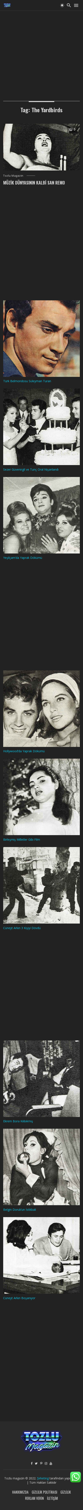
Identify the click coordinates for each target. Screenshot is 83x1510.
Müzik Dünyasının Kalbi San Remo (34, 183)
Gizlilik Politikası (44, 1492)
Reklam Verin (34, 1498)
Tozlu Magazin (13, 175)
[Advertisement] (41, 52)
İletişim (52, 1498)
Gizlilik (65, 1492)
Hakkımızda (20, 1492)
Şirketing (43, 1478)
